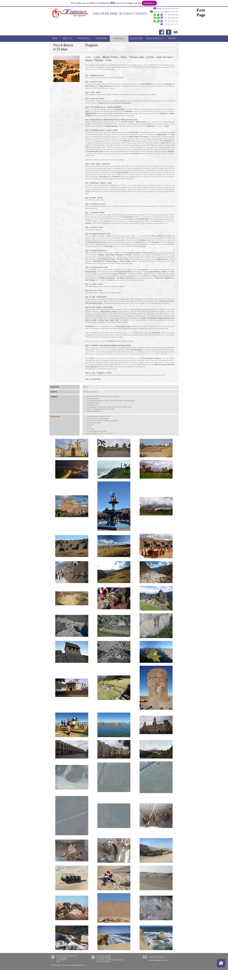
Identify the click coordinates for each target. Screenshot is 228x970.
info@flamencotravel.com (167, 8)
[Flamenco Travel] (161, 32)
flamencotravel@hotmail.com (165, 12)
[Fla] (175, 32)
